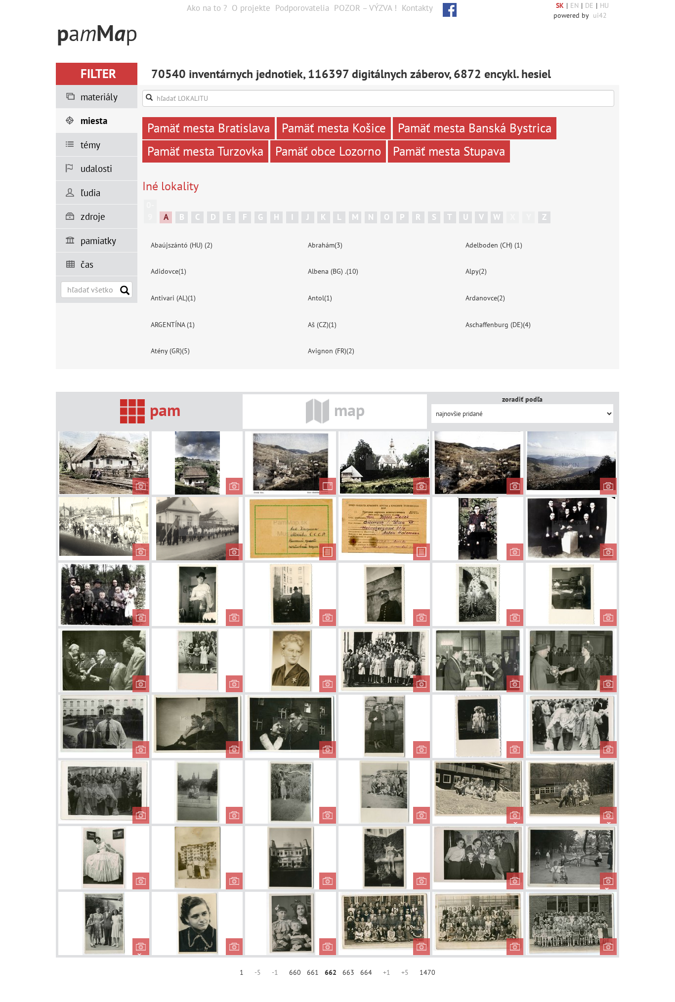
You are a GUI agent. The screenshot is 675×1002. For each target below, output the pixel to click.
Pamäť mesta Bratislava (208, 128)
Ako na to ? (207, 7)
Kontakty (417, 7)
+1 (386, 972)
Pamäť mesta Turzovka (205, 151)
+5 (405, 972)
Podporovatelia (302, 7)
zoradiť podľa (522, 399)
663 (348, 972)
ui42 (600, 15)
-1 (275, 972)
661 (313, 972)
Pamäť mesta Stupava (449, 151)
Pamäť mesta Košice (334, 128)
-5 (257, 972)
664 (366, 972)
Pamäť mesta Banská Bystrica (474, 128)
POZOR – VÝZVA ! (365, 7)
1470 (427, 972)
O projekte (251, 7)
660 (295, 972)
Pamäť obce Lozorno (328, 151)
